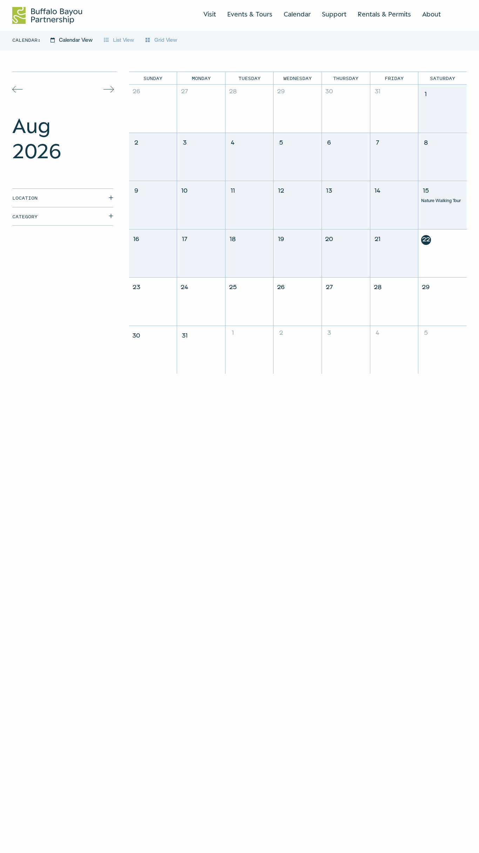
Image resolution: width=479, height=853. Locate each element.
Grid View (165, 40)
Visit (209, 14)
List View (123, 40)
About (431, 14)
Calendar (297, 14)
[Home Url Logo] (47, 15)
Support (334, 14)
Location (25, 197)
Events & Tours (249, 14)
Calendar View (76, 40)
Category (25, 216)
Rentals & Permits (384, 14)
